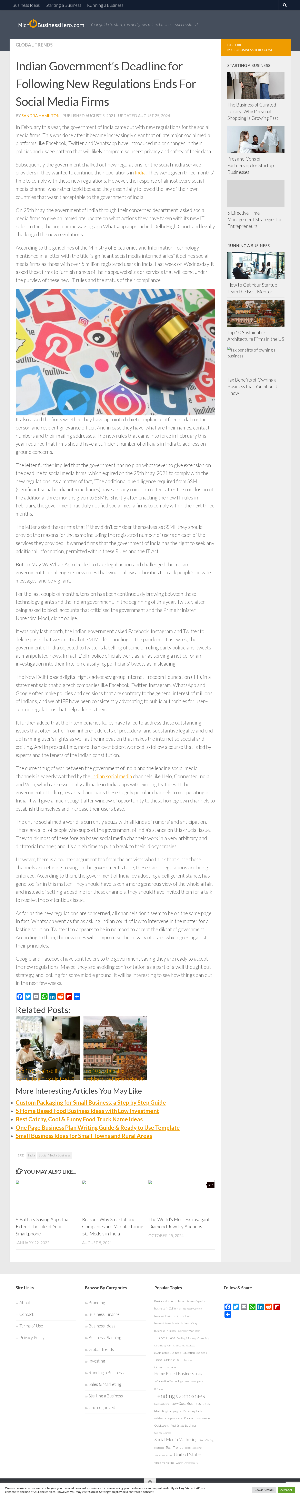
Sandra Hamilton (41, 115)
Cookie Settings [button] (264, 1489)
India (140, 172)
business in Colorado (192, 1308)
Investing (97, 1360)
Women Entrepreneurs (187, 1462)
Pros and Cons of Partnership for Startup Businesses (250, 165)
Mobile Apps (160, 1418)
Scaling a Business (162, 1433)
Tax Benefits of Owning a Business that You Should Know (252, 386)
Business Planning (105, 1337)
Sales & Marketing (105, 1384)
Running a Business (105, 5)
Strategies (159, 1447)
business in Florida (163, 1316)
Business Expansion (196, 1301)
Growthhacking (165, 1367)
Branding (97, 1302)
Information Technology (168, 1381)
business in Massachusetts (166, 1323)
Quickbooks (161, 1425)
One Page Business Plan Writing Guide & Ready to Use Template (98, 1127)
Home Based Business (174, 1373)
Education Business (195, 1352)
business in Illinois (182, 1316)
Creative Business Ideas (184, 1345)
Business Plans (164, 1338)
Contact (26, 1314)
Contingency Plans (162, 1345)
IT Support (159, 1389)
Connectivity (203, 1338)
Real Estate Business (184, 1425)
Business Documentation (169, 1301)
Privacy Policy (31, 1337)
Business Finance (104, 1314)
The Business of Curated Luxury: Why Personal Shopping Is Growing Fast (252, 111)
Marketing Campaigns (167, 1411)
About (25, 1302)
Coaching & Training (186, 1338)
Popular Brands (175, 1418)
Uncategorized (102, 1407)
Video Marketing (164, 1462)
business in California (167, 1308)
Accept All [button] (286, 1489)
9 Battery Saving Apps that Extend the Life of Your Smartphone (43, 1226)
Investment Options (194, 1381)
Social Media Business (55, 1155)
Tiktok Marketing (193, 1447)
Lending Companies (179, 1395)
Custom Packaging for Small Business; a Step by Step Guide (91, 1102)
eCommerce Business (167, 1352)
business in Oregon (190, 1323)
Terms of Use (31, 1325)
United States (188, 1454)
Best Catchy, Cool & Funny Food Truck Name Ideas (79, 1119)
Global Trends (34, 45)
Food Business (164, 1360)
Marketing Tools (192, 1411)
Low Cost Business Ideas (190, 1403)
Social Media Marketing (176, 1439)
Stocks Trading (206, 1440)
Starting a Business (63, 5)
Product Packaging (197, 1418)
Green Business (184, 1360)
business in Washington (189, 1330)
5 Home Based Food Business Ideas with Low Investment (87, 1110)
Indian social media (111, 776)
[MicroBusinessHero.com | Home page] (51, 24)
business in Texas (165, 1330)
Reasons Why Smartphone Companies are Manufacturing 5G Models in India (112, 1226)
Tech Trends (174, 1447)
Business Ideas (26, 5)
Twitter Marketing (163, 1455)
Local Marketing (161, 1404)
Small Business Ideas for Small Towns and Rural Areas (84, 1135)
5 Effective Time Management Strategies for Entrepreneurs (254, 219)
